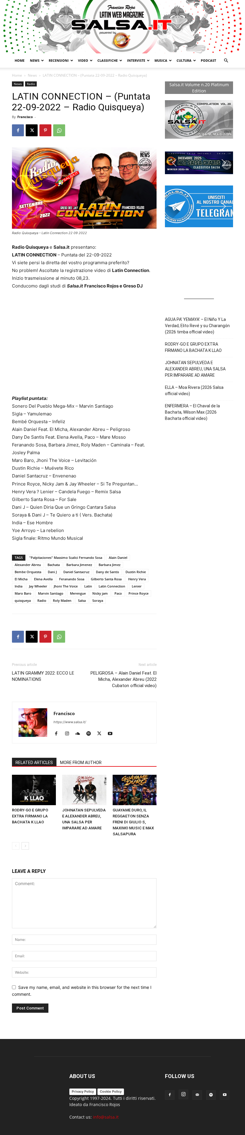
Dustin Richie (135, 572)
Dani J (52, 572)
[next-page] (25, 846)
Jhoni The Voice (66, 586)
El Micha (21, 579)
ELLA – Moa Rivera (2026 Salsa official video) (194, 390)
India (18, 586)
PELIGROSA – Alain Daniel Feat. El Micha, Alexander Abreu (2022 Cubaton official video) (124, 679)
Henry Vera (137, 579)
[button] (226, 61)
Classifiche (107, 60)
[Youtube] (112, 733)
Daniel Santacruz (76, 572)
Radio (31, 84)
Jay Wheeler (38, 586)
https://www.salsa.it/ (69, 722)
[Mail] (197, 1095)
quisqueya (23, 600)
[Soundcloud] (80, 733)
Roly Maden (62, 600)
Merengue (78, 593)
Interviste (136, 60)
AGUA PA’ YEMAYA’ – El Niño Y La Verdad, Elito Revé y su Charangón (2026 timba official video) (197, 325)
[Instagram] (69, 733)
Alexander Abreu (28, 564)
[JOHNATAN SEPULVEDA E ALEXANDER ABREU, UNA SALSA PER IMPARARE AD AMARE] (84, 790)
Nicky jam (100, 593)
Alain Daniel (118, 557)
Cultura (184, 60)
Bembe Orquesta (28, 572)
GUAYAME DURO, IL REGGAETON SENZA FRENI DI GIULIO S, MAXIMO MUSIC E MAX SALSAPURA (133, 822)
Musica (160, 60)
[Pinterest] (45, 130)
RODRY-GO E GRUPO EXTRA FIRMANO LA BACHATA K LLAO (30, 816)
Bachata (54, 564)
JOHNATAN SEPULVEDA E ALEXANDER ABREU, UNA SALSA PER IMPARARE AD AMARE (195, 369)
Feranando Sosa (71, 579)
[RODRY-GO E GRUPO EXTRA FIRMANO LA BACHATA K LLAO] (34, 790)
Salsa (82, 600)
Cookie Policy (111, 1091)
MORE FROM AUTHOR (81, 762)
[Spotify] (91, 733)
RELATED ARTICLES (34, 762)
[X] (32, 130)
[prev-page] (15, 846)
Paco (118, 593)
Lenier (137, 586)
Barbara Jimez (109, 564)
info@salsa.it (106, 1117)
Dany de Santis (107, 572)
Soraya (97, 600)
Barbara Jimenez (79, 564)
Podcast (208, 60)
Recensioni (59, 60)
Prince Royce (138, 593)
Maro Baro (23, 593)
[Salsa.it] (122, 26)
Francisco (25, 117)
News (32, 75)
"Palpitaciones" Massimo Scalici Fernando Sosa (65, 557)
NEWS (34, 60)
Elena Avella (43, 579)
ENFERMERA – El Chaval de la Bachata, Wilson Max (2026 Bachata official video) (192, 412)
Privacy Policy (83, 1091)
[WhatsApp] (59, 130)
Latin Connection (112, 586)
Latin (88, 586)
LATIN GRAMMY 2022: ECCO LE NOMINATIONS (43, 676)
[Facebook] (18, 130)
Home (19, 60)
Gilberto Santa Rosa (106, 579)
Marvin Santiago (50, 593)
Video (83, 60)
